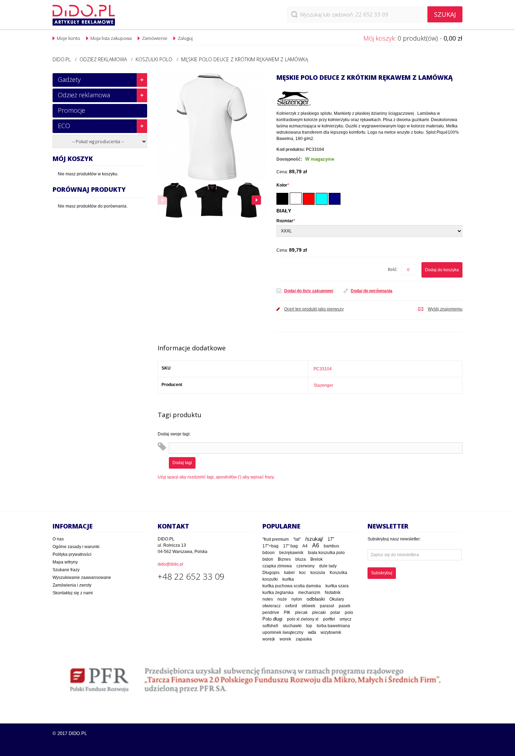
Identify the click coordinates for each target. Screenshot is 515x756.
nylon (296, 599)
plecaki (319, 612)
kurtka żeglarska (278, 592)
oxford (291, 605)
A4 (305, 546)
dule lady (328, 566)
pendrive (270, 612)
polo (349, 612)
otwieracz (271, 605)
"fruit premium (275, 539)
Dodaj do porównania (371, 290)
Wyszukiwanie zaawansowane (82, 577)
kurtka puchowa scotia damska (291, 585)
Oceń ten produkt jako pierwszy (314, 309)
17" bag (290, 546)
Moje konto (68, 38)
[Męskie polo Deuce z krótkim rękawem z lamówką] (175, 200)
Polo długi (272, 619)
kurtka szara (337, 585)
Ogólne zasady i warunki (76, 546)
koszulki (270, 579)
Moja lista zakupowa (111, 38)
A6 (315, 545)
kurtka (288, 579)
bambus (331, 546)
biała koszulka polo (326, 552)
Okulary (336, 599)
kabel (289, 572)
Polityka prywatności (72, 554)
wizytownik (331, 632)
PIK (287, 612)
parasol (327, 605)
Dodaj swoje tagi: (174, 434)
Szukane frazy (66, 569)
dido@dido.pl (170, 564)
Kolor (282, 185)
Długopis (271, 572)
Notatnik (333, 592)
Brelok (316, 559)
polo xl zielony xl (302, 619)
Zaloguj (185, 38)
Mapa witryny (65, 562)
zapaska (304, 639)
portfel (329, 619)
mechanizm (309, 592)
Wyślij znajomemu (445, 309)
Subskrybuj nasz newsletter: (394, 539)
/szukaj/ (314, 539)
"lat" (297, 539)
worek (285, 639)
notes (267, 599)
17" (331, 539)
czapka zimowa (277, 566)
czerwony (305, 566)
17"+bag (270, 546)
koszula (317, 572)
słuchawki (292, 625)
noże (282, 599)
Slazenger (323, 385)
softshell (270, 625)
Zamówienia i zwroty (72, 585)
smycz (345, 619)
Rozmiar (285, 220)
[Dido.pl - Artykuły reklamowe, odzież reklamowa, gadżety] (84, 15)
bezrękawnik (291, 552)
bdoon (268, 552)
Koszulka (338, 572)
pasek (344, 605)
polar (335, 612)
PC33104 (323, 368)
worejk (268, 639)
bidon (267, 559)
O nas (58, 539)
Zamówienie (154, 38)
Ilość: (393, 269)
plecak (301, 612)
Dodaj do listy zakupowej (308, 290)
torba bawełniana (333, 625)
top (309, 625)
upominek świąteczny (282, 632)
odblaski (316, 599)
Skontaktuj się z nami (73, 592)
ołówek (308, 605)
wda (312, 632)
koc (302, 572)
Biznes (284, 559)
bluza (300, 559)
